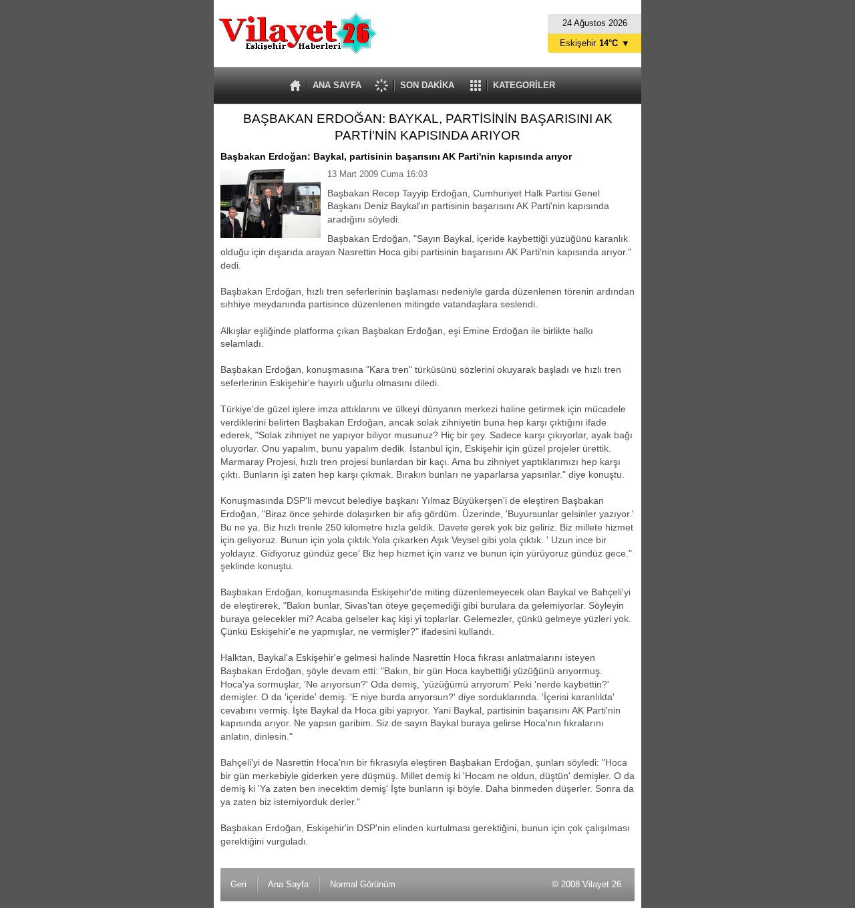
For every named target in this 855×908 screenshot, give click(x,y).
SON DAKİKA (427, 85)
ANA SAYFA (337, 85)
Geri (238, 884)
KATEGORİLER (524, 85)
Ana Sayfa (288, 884)
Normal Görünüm (362, 884)
